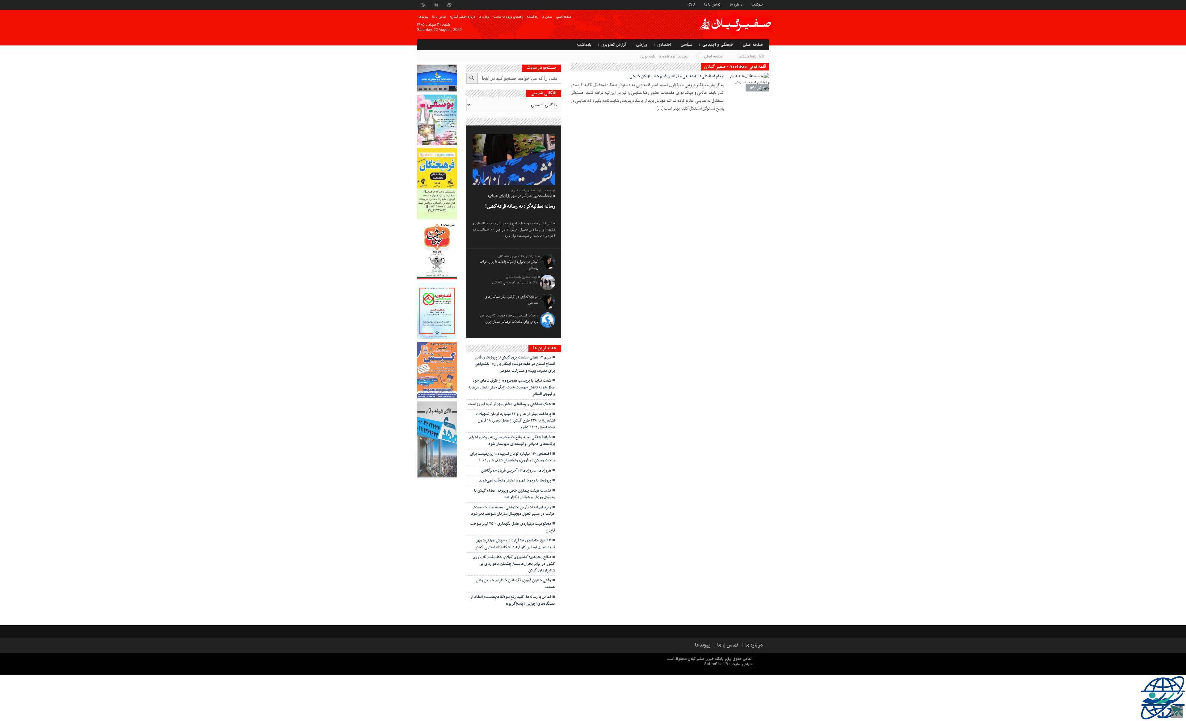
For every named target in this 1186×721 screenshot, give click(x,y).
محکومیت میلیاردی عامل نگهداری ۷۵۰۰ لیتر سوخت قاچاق (512, 527)
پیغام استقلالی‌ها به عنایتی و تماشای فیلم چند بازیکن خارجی (676, 76)
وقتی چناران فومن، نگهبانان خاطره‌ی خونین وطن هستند (515, 583)
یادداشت (584, 44)
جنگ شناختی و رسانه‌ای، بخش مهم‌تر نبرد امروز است (509, 404)
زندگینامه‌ (532, 17)
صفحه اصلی (563, 17)
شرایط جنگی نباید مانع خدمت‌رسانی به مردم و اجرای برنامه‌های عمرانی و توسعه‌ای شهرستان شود (512, 440)
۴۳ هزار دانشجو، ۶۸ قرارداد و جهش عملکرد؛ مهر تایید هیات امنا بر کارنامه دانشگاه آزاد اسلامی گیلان (515, 543)
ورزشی (641, 44)
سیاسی (686, 44)
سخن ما (547, 17)
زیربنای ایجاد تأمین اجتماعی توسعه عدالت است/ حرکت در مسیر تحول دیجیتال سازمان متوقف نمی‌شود (513, 510)
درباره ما (736, 4)
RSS (691, 4)
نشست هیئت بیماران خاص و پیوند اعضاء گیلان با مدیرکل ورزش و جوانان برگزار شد (514, 494)
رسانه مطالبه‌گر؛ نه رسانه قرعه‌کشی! (520, 206)
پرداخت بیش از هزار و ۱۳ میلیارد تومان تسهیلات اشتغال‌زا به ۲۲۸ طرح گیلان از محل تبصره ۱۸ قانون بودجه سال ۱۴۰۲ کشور (515, 421)
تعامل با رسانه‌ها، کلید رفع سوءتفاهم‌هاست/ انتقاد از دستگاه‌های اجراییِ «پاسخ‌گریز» (512, 600)
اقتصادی (664, 44)
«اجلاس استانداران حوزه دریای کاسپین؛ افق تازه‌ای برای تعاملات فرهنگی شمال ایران (509, 318)
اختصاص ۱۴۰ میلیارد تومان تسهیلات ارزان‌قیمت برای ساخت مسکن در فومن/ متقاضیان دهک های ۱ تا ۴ (512, 457)
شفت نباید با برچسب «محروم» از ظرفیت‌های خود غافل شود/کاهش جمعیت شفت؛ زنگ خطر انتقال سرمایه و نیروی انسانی (512, 387)
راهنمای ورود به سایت (508, 17)
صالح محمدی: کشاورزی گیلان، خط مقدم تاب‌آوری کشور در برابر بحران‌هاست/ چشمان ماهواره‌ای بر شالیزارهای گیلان (514, 564)
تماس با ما (712, 4)
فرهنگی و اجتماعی (717, 44)
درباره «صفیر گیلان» (462, 17)
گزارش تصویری (613, 44)
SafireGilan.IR (716, 664)
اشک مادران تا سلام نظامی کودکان (515, 282)
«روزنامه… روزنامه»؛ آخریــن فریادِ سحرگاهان (516, 470)
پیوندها (757, 4)
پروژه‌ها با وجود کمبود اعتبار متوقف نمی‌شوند (515, 480)
